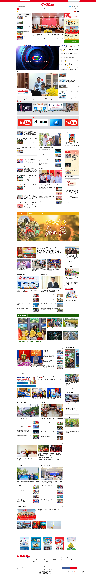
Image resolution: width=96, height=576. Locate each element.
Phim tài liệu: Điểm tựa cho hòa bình (67, 51)
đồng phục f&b (67, 202)
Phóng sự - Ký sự (68, 266)
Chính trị (41, 168)
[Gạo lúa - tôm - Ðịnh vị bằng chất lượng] (70, 322)
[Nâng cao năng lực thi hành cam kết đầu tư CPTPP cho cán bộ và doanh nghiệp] (52, 473)
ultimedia (33, 0)
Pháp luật (43, 402)
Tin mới (20, 14)
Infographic (42, 213)
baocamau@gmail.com (44, 572)
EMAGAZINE (62, 559)
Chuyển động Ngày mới (65, 67)
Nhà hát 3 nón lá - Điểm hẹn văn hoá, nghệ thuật (72, 87)
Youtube (73, 567)
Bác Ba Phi (25, 101)
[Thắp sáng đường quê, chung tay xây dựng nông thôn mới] (28, 473)
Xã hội (18, 348)
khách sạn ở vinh (71, 205)
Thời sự (67, 73)
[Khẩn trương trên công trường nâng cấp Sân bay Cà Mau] (70, 335)
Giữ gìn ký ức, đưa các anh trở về (25, 11)
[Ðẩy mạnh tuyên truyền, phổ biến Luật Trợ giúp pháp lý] (52, 410)
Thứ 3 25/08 (63, 47)
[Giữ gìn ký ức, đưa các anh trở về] (50, 139)
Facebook (65, 567)
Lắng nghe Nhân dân (36, 111)
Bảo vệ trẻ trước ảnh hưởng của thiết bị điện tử (71, 112)
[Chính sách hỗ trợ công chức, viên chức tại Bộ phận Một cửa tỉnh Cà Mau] (28, 282)
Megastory (36, 213)
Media (18, 71)
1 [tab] (68, 38)
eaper (38, 0)
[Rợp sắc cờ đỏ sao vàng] (28, 410)
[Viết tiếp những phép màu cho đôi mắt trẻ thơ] (54, 335)
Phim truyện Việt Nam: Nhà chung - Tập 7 (68, 59)
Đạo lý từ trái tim (69, 74)
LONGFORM (44, 559)
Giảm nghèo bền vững (69, 372)
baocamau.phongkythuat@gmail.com (45, 573)
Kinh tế (18, 244)
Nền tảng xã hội (21, 117)
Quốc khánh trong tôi (20, 111)
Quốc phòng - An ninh (46, 557)
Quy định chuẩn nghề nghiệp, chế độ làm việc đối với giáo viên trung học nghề (72, 98)
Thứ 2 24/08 (60, 47)
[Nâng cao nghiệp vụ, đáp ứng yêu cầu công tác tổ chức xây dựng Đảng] (50, 176)
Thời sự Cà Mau (71, 127)
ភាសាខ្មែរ (17, 0)
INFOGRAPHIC (54, 559)
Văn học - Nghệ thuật (40, 101)
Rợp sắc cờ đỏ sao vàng (35, 11)
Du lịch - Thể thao (20, 443)
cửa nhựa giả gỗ (68, 207)
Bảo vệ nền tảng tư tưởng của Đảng (71, 131)
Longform (31, 213)
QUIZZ (71, 559)
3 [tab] (71, 38)
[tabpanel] (72, 28)
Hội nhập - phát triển (45, 465)
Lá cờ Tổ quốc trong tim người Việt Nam (54, 111)
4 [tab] (73, 38)
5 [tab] (74, 38)
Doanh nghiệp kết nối (69, 244)
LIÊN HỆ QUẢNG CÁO (45, 561)
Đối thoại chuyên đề (31, 101)
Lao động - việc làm (21, 373)
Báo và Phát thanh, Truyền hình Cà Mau (24, 127)
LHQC (42, 0)
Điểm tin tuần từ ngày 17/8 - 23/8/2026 (72, 91)
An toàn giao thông (69, 392)
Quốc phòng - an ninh (21, 506)
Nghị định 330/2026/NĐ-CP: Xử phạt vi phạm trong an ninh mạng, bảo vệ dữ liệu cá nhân (72, 81)
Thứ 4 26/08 (65, 47)
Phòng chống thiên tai (69, 417)
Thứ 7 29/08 (72, 47)
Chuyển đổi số (44, 274)
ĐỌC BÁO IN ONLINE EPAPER (71, 347)
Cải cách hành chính (21, 274)
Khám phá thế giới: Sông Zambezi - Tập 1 (69, 63)
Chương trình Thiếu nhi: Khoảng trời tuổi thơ (69, 69)
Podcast (19, 101)
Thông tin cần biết (69, 176)
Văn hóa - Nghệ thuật (21, 402)
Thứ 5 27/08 (67, 47)
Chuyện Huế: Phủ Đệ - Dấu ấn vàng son (68, 57)
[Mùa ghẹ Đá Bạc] (54, 322)
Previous (32, 20)
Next (63, 20)
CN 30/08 (74, 47)
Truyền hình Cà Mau (55, 127)
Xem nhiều (27, 14)
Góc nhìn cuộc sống (69, 288)
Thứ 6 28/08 (70, 47)
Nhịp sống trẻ (19, 465)
